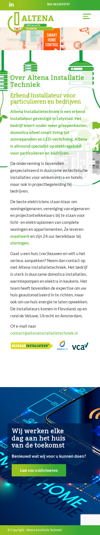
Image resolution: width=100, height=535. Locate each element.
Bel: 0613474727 (58, 4)
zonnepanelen (23, 138)
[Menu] (84, 16)
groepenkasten (72, 125)
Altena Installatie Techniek (44, 530)
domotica (19, 132)
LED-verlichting (58, 138)
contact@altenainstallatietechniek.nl (44, 332)
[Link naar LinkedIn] (11, 4)
